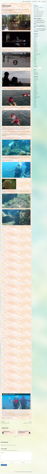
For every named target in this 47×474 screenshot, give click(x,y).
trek (34, 104)
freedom (35, 48)
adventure (3, 4)
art (34, 38)
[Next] (29, 433)
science (35, 55)
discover (35, 45)
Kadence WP (30, 471)
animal (35, 37)
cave (34, 40)
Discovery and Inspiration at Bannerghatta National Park (39, 26)
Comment (3, 452)
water (35, 64)
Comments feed (36, 73)
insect (35, 49)
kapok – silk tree (36, 8)
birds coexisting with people (5, 422)
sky (34, 56)
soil (34, 57)
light (34, 94)
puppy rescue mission (40, 20)
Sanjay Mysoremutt (6, 432)
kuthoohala (35, 50)
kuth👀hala (44, 1)
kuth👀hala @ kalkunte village (38, 14)
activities (35, 35)
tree (34, 60)
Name (2, 462)
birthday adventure (6, 431)
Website (23, 462)
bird (34, 39)
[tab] (15, 436)
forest (35, 47)
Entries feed (35, 72)
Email (13, 462)
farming (35, 46)
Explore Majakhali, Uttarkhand (38, 12)
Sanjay (35, 20)
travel (34, 59)
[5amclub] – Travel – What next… (39, 7)
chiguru (35, 84)
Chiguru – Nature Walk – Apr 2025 (39, 11)
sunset (35, 58)
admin (3, 7)
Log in (35, 71)
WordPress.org (36, 74)
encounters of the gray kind (28, 422)
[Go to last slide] (3, 433)
